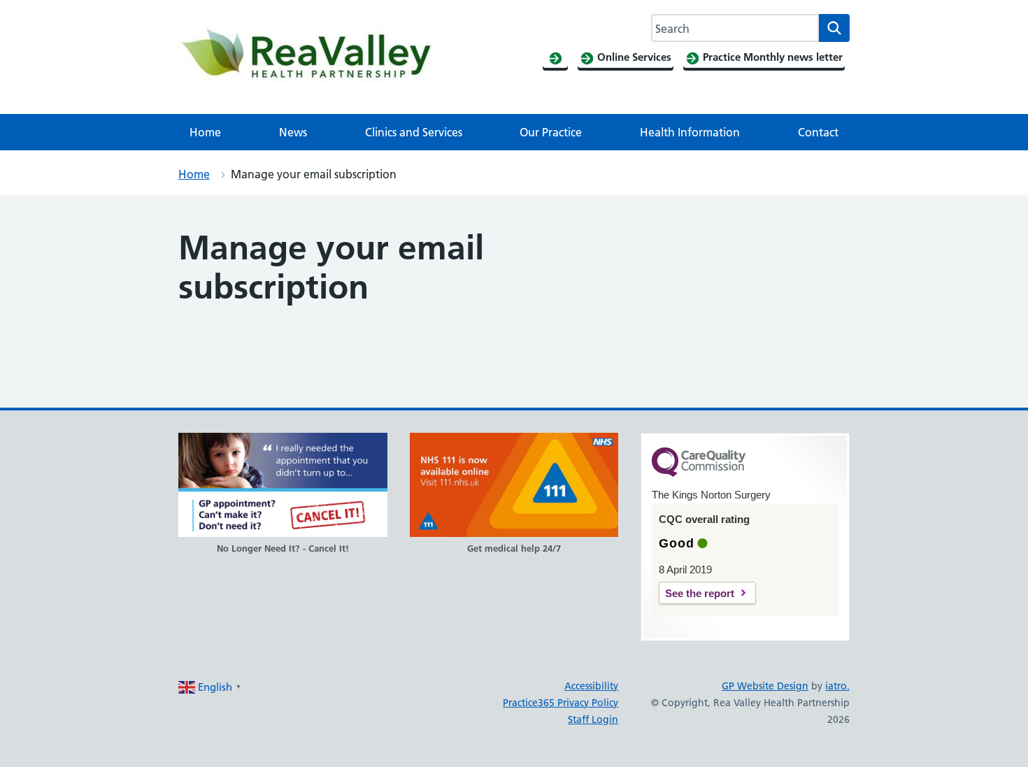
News (293, 132)
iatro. (837, 686)
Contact (818, 132)
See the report (699, 593)
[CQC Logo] (698, 473)
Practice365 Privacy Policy (560, 702)
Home (205, 132)
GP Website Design (765, 686)
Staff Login (593, 719)
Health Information (690, 132)
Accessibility (591, 686)
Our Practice (551, 132)
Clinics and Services (413, 132)
